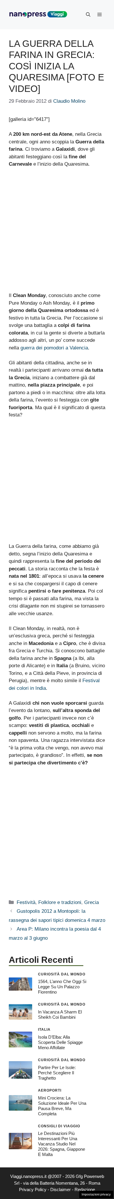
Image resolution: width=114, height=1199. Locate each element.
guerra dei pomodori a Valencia (54, 348)
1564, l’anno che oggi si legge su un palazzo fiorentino (62, 986)
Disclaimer (60, 1189)
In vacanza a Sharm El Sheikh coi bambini (60, 1014)
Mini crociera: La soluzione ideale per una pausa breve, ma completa (62, 1105)
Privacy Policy (32, 1189)
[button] (88, 14)
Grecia (91, 902)
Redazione (85, 1189)
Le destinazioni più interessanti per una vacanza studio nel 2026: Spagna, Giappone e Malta (61, 1144)
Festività (26, 902)
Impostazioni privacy (96, 1194)
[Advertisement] (57, 232)
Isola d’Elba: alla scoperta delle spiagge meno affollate (60, 1042)
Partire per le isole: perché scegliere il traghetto (57, 1072)
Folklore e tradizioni (59, 902)
